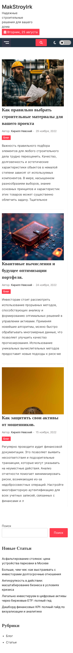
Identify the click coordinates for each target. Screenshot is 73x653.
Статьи (11, 642)
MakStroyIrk (17, 7)
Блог (6, 137)
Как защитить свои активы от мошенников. (30, 421)
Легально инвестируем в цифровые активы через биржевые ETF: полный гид (34, 598)
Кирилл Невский (21, 131)
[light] (60, 42)
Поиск (6, 526)
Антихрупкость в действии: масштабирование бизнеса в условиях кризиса (30, 585)
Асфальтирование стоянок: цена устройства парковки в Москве (26, 561)
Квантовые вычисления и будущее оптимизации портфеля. (28, 270)
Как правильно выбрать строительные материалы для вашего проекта (32, 116)
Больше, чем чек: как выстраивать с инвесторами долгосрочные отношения (31, 572)
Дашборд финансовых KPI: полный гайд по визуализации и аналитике (33, 609)
